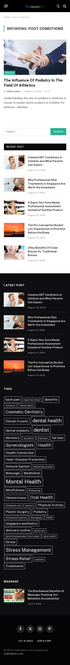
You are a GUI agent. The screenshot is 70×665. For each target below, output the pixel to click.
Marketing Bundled (43, 467)
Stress (10, 542)
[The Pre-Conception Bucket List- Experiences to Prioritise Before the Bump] (14, 230)
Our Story (44, 641)
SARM (49, 518)
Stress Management (28, 550)
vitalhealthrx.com (13, 653)
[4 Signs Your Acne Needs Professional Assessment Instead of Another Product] (14, 207)
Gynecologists (20, 445)
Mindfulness (15, 490)
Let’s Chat (26, 641)
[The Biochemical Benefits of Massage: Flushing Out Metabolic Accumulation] (14, 596)
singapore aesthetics (22, 523)
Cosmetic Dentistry (24, 411)
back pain (13, 399)
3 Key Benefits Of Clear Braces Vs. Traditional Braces (43, 251)
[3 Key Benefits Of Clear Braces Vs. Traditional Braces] (14, 253)
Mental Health (23, 481)
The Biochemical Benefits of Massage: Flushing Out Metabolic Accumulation (46, 595)
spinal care (39, 530)
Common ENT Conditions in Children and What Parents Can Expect (45, 161)
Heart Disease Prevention (25, 459)
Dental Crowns (17, 421)
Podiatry (39, 512)
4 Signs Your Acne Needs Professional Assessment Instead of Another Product (45, 206)
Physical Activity (50, 505)
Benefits (51, 399)
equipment (29, 438)
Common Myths (26, 405)
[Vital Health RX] (35, 6)
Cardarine (10, 405)
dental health (47, 420)
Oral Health (41, 497)
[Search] (64, 6)
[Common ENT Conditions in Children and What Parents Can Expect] (14, 162)
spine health (49, 536)
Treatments (15, 566)
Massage (13, 473)
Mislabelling (35, 490)
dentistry (12, 438)
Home (7, 17)
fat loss (57, 438)
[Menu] (6, 6)
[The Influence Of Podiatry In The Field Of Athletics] (35, 57)
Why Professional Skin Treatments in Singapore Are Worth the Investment (46, 183)
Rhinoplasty (36, 518)
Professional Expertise (16, 518)
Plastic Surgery (17, 512)
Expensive (43, 438)
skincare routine (18, 530)
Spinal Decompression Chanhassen (22, 536)
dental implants (17, 430)
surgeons (39, 559)
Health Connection (20, 453)
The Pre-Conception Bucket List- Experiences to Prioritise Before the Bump (46, 229)
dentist (41, 430)
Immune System (18, 466)
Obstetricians (16, 498)
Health (9, 73)
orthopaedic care (13, 505)
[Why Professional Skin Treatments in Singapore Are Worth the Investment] (14, 185)
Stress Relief (18, 558)
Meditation (32, 473)
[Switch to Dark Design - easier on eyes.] (58, 6)
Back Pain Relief (32, 400)
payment (29, 505)
